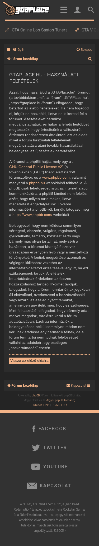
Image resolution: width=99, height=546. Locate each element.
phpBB (36, 395)
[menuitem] (18, 49)
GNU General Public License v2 (35, 167)
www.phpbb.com (56, 177)
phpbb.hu (37, 183)
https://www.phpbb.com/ (32, 214)
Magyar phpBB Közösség (60, 400)
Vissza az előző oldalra (29, 360)
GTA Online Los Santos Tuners (40, 30)
